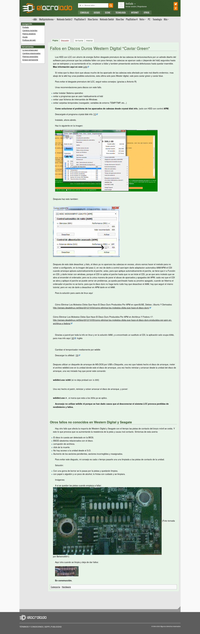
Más (165, 19)
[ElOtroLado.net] (47, 8)
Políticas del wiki (29, 40)
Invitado (129, 3)
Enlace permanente (30, 59)
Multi (46, 19)
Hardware (66, 586)
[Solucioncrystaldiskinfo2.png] (86, 231)
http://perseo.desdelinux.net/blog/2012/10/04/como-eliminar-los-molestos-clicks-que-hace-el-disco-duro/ (101, 307)
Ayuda (25, 37)
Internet (135, 12)
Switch (107, 19)
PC (149, 19)
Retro (142, 19)
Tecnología (121, 12)
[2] (73, 338)
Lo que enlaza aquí (30, 50)
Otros (146, 12)
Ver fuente (79, 40)
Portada (25, 27)
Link (85, 66)
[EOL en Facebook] (171, 8)
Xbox (93, 19)
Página (55, 40)
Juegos (97, 12)
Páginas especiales (30, 56)
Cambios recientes (29, 30)
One (120, 19)
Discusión (65, 40)
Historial (89, 40)
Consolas (84, 12)
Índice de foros (34, 19)
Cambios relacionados (31, 53)
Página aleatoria (29, 33)
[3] (77, 355)
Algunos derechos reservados (170, 626)
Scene (107, 12)
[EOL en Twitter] (171, 4)
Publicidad (56, 626)
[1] (95, 114)
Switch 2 (64, 19)
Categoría (55, 586)
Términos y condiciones (31, 626)
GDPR (47, 626)
